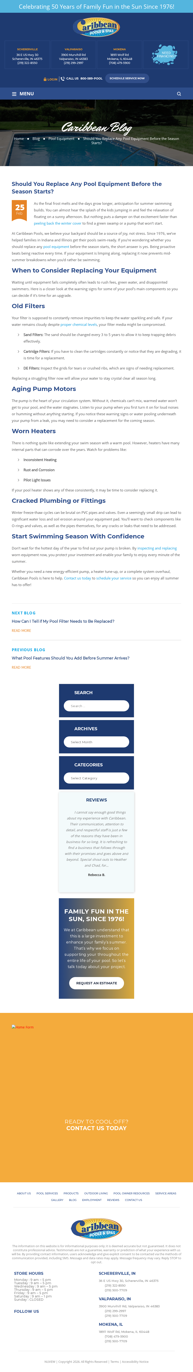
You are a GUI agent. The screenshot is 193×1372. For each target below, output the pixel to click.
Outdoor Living (96, 1193)
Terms (114, 1361)
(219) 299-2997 (73, 63)
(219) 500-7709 (116, 1290)
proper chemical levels (78, 324)
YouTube (55, 1320)
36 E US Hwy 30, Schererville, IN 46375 (128, 1281)
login (53, 79)
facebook (18, 1320)
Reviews (113, 1200)
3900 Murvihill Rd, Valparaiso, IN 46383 (129, 1306)
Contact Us (133, 1200)
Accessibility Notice (135, 1361)
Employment (91, 1200)
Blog (72, 1200)
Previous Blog (29, 650)
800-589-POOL (91, 78)
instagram (36, 1320)
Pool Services (47, 1193)
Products (71, 1193)
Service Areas (165, 1193)
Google (46, 1320)
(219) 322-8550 (27, 63)
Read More (21, 631)
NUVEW (49, 1361)
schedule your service (113, 578)
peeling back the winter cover (57, 223)
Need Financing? (166, 54)
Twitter (27, 1320)
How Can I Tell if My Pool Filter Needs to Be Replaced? (63, 621)
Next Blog (24, 613)
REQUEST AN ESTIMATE (96, 983)
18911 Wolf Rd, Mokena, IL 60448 (124, 1332)
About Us (24, 1193)
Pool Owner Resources (131, 1193)
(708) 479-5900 (119, 63)
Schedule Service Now (127, 78)
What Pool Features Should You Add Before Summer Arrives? (70, 658)
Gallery (57, 1200)
